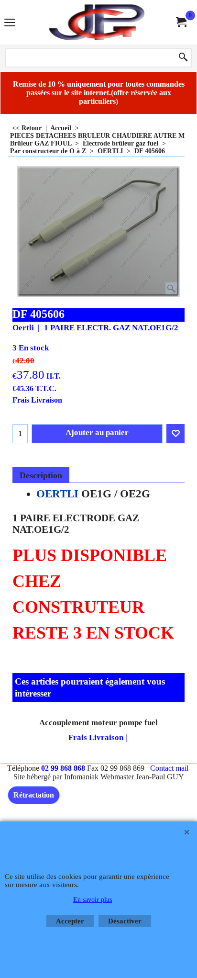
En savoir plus (92, 899)
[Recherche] (183, 58)
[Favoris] (175, 434)
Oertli (23, 327)
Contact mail (169, 768)
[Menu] (9, 23)
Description (41, 475)
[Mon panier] (181, 22)
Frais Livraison (37, 400)
